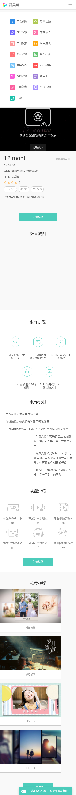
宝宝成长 (10, 189)
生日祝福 (37, 189)
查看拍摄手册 (63, 159)
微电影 (23, 189)
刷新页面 (38, 147)
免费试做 (38, 216)
